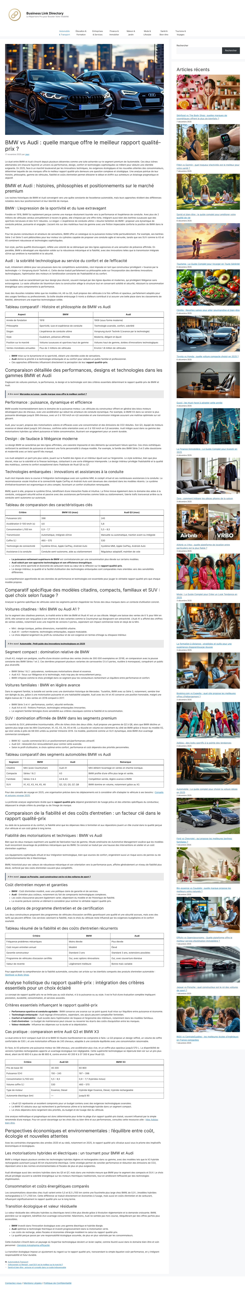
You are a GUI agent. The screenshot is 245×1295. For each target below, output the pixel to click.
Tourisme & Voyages (180, 33)
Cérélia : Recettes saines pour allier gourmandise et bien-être (208, 310)
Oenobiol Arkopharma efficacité (33, 1245)
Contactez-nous (13, 1283)
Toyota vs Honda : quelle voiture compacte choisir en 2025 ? (208, 356)
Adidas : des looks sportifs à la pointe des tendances (204, 743)
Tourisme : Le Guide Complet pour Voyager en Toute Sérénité (208, 264)
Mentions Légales (33, 1283)
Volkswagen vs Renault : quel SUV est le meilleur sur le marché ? (35, 1264)
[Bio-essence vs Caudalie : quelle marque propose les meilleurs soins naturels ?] (208, 865)
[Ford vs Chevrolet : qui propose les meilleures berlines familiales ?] (208, 816)
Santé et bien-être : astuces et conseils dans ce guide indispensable (37, 1267)
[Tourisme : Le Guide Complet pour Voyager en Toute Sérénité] (208, 241)
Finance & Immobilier (114, 33)
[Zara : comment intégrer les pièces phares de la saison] (208, 476)
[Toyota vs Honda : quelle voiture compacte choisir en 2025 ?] (208, 334)
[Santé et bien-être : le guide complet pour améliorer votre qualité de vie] (208, 192)
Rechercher (182, 45)
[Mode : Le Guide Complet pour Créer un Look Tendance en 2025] (208, 572)
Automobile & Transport (64, 33)
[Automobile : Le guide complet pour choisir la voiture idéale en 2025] (208, 766)
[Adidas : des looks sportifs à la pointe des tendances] (208, 720)
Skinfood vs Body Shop (17, 975)
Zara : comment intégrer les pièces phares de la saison (205, 498)
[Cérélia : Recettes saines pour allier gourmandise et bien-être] (208, 287)
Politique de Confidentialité (57, 1283)
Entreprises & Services (97, 33)
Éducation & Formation (81, 33)
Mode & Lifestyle (147, 33)
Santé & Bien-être (164, 33)
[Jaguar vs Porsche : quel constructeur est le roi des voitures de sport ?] (208, 965)
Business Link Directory (45, 13)
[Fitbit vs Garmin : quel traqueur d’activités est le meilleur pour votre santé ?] (208, 142)
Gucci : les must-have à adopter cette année (199, 402)
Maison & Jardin (131, 33)
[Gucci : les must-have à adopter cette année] (208, 380)
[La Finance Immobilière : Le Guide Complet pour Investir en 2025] (208, 426)
